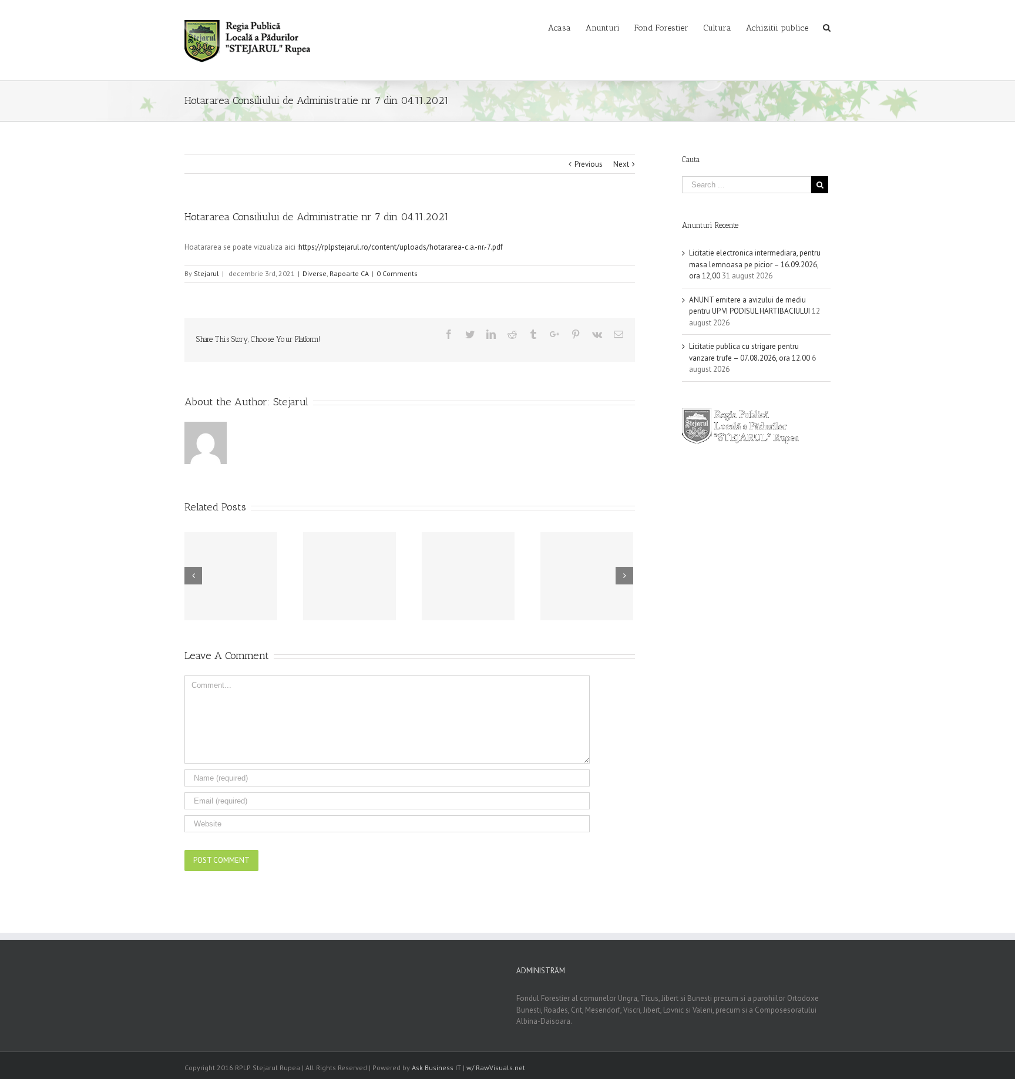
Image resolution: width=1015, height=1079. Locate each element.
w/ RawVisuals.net (495, 1067)
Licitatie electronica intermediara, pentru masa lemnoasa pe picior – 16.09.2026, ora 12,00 (755, 264)
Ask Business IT (436, 1067)
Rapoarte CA (349, 273)
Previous (588, 164)
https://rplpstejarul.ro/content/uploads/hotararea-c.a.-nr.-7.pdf (400, 247)
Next (621, 164)
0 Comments (397, 273)
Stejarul (206, 273)
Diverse (315, 273)
